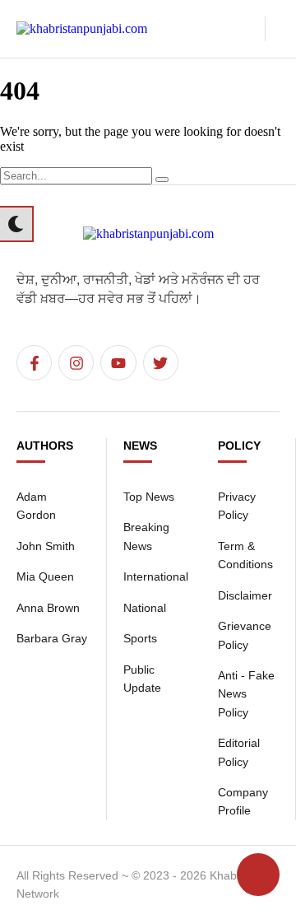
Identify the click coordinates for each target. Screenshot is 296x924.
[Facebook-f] (34, 362)
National (144, 607)
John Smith (45, 546)
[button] (246, 28)
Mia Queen (45, 576)
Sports (140, 638)
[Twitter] (160, 362)
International (155, 576)
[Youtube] (118, 362)
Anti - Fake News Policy (246, 694)
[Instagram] (76, 362)
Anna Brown (48, 607)
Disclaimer (245, 595)
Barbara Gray (51, 638)
